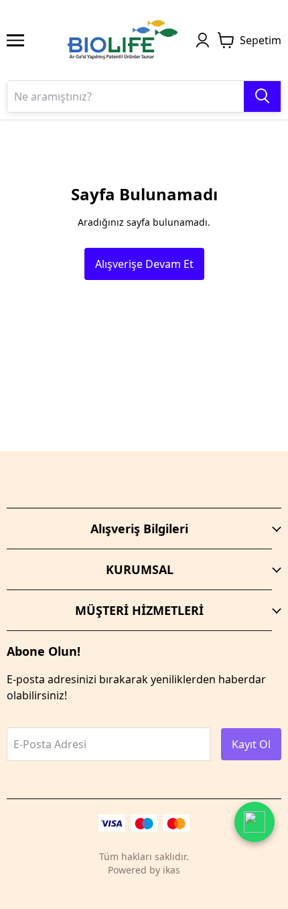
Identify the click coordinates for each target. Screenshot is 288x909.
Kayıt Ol (251, 744)
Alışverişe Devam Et (144, 264)
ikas (171, 869)
